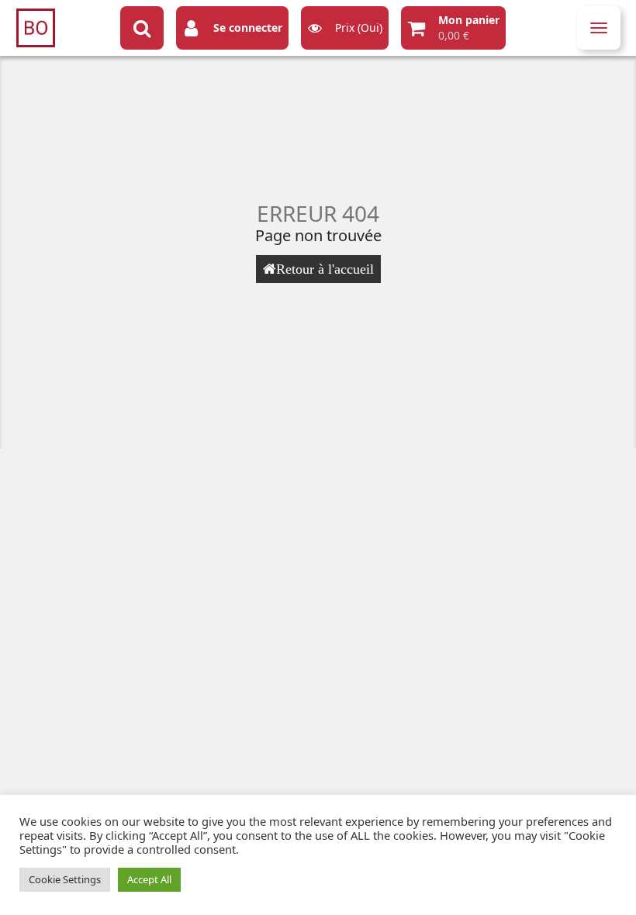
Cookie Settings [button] (65, 879)
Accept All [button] (149, 879)
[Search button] (142, 28)
